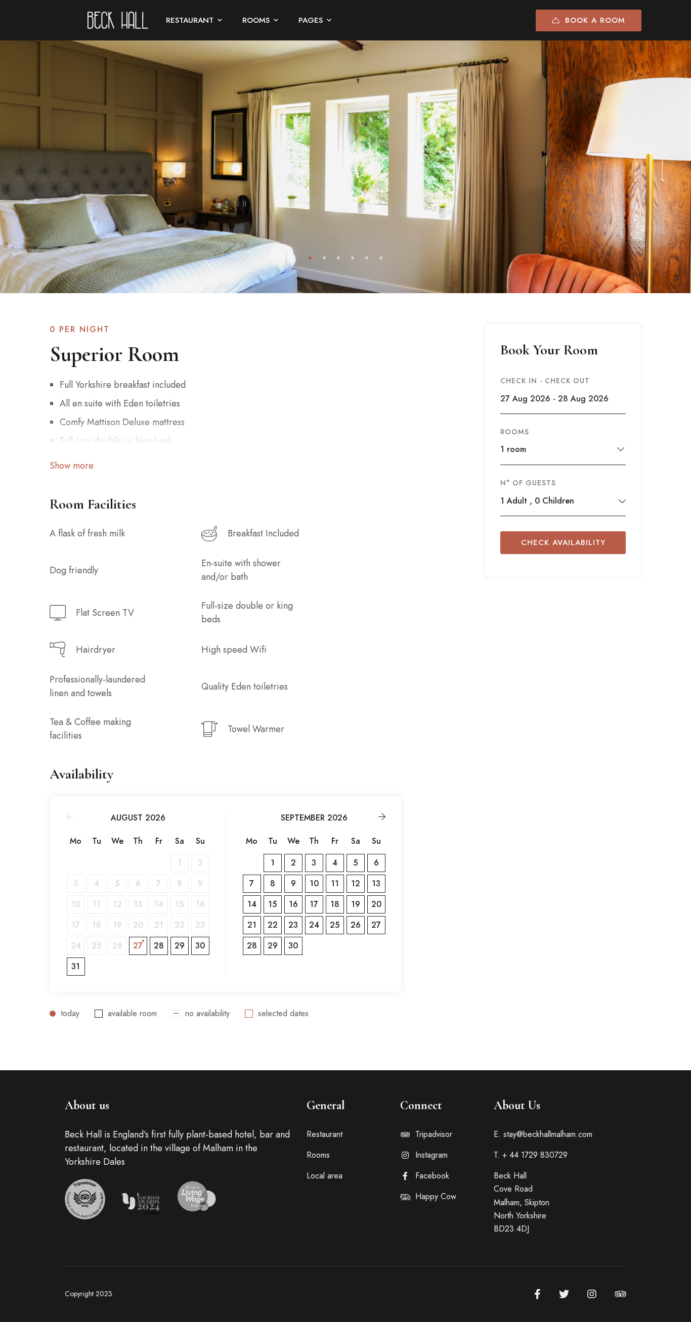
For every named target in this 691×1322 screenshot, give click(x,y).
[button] (310, 258)
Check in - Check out (545, 381)
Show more (72, 465)
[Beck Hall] (118, 20)
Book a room (595, 20)
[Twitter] (564, 1294)
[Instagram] (591, 1294)
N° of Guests (528, 483)
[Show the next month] (382, 817)
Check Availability (563, 542)
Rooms (514, 432)
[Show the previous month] (69, 817)
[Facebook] (537, 1294)
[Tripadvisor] (620, 1294)
